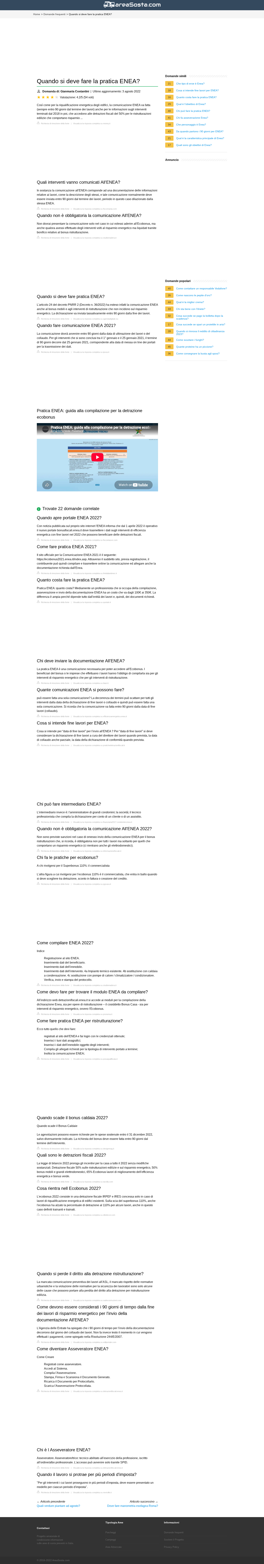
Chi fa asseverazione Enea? (192, 117)
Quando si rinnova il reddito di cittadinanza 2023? (200, 333)
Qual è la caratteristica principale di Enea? (200, 138)
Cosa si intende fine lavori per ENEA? (197, 90)
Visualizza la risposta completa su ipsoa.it (91, 352)
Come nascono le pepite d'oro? (194, 295)
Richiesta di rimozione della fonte (54, 123)
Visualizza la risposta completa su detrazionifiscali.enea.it (98, 1391)
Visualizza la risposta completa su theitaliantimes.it (95, 573)
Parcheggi (110, 1532)
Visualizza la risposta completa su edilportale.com (94, 1342)
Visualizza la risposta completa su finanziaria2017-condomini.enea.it (102, 822)
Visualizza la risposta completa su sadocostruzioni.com (97, 1300)
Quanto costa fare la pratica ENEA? (196, 97)
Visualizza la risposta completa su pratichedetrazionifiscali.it (99, 745)
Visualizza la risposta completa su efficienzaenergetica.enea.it (100, 716)
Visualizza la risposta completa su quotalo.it (92, 602)
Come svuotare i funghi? (190, 339)
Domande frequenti (54, 14)
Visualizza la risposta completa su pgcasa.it (92, 884)
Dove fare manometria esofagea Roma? (132, 1505)
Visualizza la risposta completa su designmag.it (93, 1149)
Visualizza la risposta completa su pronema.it (92, 1014)
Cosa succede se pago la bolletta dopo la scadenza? (199, 317)
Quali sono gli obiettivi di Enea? (194, 145)
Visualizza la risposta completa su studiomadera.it (94, 238)
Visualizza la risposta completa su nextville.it (92, 1492)
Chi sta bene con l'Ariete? (190, 309)
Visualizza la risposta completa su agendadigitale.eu (95, 319)
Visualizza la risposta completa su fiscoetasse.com (95, 540)
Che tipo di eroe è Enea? (190, 83)
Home (36, 14)
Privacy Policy (171, 1547)
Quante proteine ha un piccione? (194, 346)
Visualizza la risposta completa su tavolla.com (93, 1182)
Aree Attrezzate (113, 1547)
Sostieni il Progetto (174, 1539)
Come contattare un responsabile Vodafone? (201, 288)
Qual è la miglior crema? (190, 302)
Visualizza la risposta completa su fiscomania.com (95, 209)
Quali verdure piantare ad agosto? (58, 1505)
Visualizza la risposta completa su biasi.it (90, 683)
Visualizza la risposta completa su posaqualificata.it (95, 1059)
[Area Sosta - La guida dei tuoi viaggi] (132, 8)
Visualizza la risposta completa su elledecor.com (94, 1215)
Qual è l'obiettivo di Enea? (191, 104)
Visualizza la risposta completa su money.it (91, 123)
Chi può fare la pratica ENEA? (193, 110)
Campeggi (110, 1539)
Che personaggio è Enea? (191, 124)
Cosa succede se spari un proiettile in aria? (200, 324)
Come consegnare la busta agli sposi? (198, 353)
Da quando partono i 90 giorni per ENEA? (199, 131)
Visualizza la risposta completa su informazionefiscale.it (97, 851)
